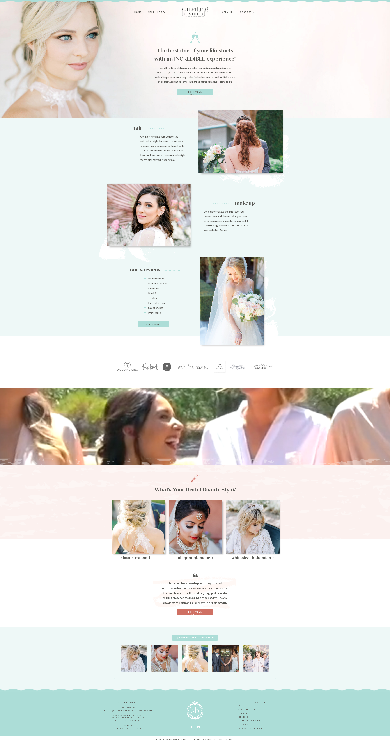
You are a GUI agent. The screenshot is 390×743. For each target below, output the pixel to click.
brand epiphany (226, 739)
